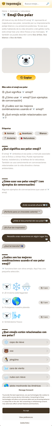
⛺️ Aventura (25, 133)
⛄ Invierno (9, 138)
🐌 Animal (9, 133)
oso (8, 351)
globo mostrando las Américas (22, 385)
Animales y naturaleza (20, 11)
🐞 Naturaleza (27, 138)
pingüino (11, 359)
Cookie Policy (24, 423)
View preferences (26, 417)
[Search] (48, 4)
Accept (26, 411)
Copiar (28, 77)
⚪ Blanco (41, 133)
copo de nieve (14, 342)
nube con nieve (14, 377)
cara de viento (14, 368)
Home (4, 11)
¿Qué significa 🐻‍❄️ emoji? (19, 91)
